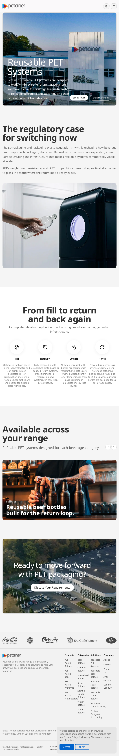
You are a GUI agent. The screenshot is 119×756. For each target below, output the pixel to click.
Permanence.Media (10, 749)
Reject (82, 747)
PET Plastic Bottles (68, 662)
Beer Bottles (81, 661)
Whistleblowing (56, 750)
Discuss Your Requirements (52, 587)
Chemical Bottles (82, 669)
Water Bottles (81, 703)
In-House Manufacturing (98, 705)
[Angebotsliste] (106, 6)
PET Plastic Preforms (69, 684)
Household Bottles (83, 677)
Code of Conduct (108, 686)
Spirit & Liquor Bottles (81, 694)
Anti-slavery (107, 678)
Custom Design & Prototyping (96, 714)
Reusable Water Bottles (95, 695)
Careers (108, 664)
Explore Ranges (101, 97)
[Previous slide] (108, 447)
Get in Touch (79, 97)
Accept (66, 747)
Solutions (95, 655)
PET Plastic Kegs (67, 673)
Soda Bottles (81, 685)
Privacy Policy (55, 746)
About (107, 659)
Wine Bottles (81, 711)
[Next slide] (114, 447)
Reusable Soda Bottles (95, 684)
